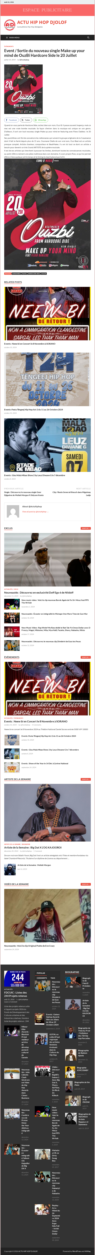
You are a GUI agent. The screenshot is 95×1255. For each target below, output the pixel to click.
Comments (42, 978)
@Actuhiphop (24, 60)
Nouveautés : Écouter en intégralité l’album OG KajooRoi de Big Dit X (26, 1156)
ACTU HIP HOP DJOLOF (42, 22)
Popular (41, 973)
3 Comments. (36, 725)
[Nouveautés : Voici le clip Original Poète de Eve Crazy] (47, 915)
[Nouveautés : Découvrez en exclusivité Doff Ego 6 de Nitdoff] (47, 534)
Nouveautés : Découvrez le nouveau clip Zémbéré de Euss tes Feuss (51, 641)
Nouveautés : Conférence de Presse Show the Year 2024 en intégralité (26, 1121)
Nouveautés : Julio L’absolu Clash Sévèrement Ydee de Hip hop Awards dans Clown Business (26, 1083)
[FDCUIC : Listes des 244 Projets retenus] (17, 972)
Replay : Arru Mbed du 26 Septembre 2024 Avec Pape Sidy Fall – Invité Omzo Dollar (56, 1219)
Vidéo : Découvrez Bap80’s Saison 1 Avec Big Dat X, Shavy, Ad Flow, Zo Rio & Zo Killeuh (56, 1081)
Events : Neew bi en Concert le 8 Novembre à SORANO (29, 343)
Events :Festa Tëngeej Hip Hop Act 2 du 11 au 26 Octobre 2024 (33, 409)
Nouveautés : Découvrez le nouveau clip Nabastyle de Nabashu (56, 1182)
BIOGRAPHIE (26, 844)
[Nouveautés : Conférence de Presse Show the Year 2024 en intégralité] (12, 1110)
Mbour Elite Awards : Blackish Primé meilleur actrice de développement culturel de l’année (25, 1042)
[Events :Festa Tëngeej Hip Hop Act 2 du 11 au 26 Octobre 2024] (47, 380)
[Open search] (88, 37)
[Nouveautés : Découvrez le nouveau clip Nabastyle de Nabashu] (42, 1173)
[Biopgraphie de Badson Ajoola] (70, 1050)
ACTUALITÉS (8, 589)
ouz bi (43, 273)
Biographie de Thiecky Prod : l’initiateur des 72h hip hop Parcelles (84, 1033)
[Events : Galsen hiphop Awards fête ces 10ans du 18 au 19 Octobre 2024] (39, 1014)
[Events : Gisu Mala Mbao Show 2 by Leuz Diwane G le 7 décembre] (47, 446)
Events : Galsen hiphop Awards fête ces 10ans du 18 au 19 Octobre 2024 (52, 1019)
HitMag (87, 1251)
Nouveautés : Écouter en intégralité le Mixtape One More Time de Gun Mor (55, 614)
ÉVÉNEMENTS (8, 46)
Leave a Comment (10, 1002)
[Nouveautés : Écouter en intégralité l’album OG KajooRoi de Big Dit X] (12, 1145)
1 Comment (38, 851)
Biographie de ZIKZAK (86, 1099)
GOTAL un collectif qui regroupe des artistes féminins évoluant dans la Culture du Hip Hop (54, 1044)
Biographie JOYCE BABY (82, 1068)
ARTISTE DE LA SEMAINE (12, 844)
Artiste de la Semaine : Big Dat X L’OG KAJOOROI (33, 847)
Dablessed (16, 273)
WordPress (76, 1251)
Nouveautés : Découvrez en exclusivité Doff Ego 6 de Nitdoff (38, 592)
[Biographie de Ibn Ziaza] (69, 1082)
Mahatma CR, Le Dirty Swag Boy (55, 1155)
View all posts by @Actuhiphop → (35, 511)
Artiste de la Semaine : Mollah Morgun (34, 865)
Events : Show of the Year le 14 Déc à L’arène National (45, 763)
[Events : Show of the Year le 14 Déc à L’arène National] (12, 763)
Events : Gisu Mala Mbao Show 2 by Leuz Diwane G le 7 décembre (34, 475)
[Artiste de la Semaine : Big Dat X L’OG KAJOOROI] (47, 813)
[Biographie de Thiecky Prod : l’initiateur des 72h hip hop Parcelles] (70, 1028)
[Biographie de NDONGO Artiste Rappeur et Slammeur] (71, 1114)
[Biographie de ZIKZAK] (73, 1097)
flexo (24, 273)
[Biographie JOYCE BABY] (70, 1068)
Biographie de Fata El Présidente (86, 983)
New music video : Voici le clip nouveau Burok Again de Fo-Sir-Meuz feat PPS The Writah (56, 1122)
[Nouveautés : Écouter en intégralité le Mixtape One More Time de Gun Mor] (12, 614)
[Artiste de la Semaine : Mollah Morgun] (10, 865)
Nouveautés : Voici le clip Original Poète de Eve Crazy (29, 945)
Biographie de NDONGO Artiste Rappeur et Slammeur (85, 1119)
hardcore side (34, 273)
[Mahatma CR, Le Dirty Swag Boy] (42, 1150)
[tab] (41, 973)
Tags (53, 978)
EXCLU (16, 589)
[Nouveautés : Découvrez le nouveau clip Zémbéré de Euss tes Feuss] (12, 641)
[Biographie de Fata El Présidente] (73, 978)
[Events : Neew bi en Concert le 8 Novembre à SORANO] (47, 314)
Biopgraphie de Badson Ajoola (83, 1053)
